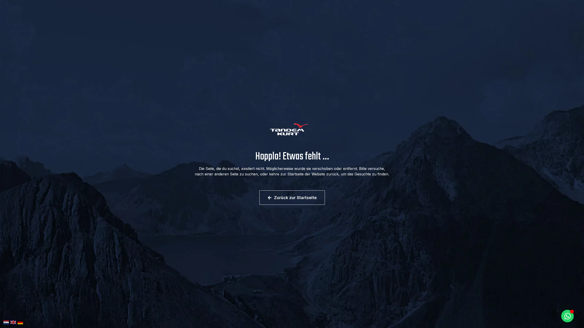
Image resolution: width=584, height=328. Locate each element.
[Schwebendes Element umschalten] (567, 316)
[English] (14, 322)
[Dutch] (6, 322)
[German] (21, 322)
